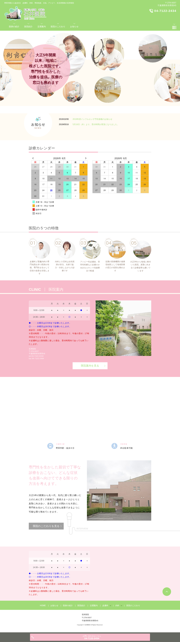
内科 (117, 605)
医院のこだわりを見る (46, 526)
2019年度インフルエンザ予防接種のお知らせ (92, 119)
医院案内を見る (90, 365)
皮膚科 (105, 605)
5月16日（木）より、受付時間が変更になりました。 (96, 124)
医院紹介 (81, 605)
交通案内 (94, 605)
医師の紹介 (68, 605)
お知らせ (54, 605)
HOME (43, 605)
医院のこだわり (133, 605)
